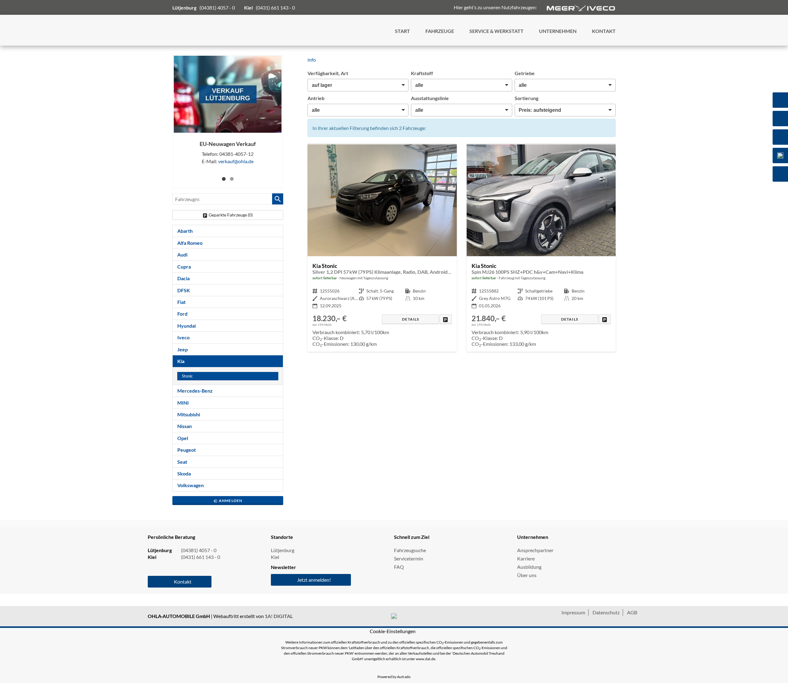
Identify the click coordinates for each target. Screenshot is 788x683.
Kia (180, 361)
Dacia (183, 278)
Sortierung (526, 98)
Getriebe (525, 73)
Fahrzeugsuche (410, 550)
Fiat (181, 302)
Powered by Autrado (394, 676)
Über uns (527, 575)
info (312, 60)
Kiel (275, 557)
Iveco (183, 337)
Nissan (184, 426)
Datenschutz (606, 612)
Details (410, 319)
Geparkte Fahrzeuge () (231, 214)
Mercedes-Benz (195, 391)
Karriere (526, 558)
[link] (446, 319)
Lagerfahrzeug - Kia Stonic (382, 248)
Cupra (184, 266)
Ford (182, 314)
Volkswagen (190, 485)
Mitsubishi (188, 414)
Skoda (184, 473)
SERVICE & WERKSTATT (496, 31)
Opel (182, 438)
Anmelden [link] (231, 500)
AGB (632, 612)
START (402, 31)
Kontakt (182, 581)
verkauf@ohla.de (236, 161)
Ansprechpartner (535, 550)
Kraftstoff (422, 73)
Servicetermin (408, 558)
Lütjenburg (282, 550)
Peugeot (186, 450)
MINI (183, 403)
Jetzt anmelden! (314, 580)
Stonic (187, 376)
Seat (182, 462)
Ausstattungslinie (430, 98)
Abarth (185, 231)
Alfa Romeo (190, 243)
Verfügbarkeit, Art (328, 73)
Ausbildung (529, 567)
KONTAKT (604, 31)
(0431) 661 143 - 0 (275, 7)
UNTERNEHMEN (558, 31)
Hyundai (186, 326)
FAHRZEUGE (439, 31)
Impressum (573, 612)
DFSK (183, 290)
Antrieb (316, 98)
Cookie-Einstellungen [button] (393, 631)
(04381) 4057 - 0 (217, 7)
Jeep (182, 349)
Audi (182, 254)
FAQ (399, 567)
